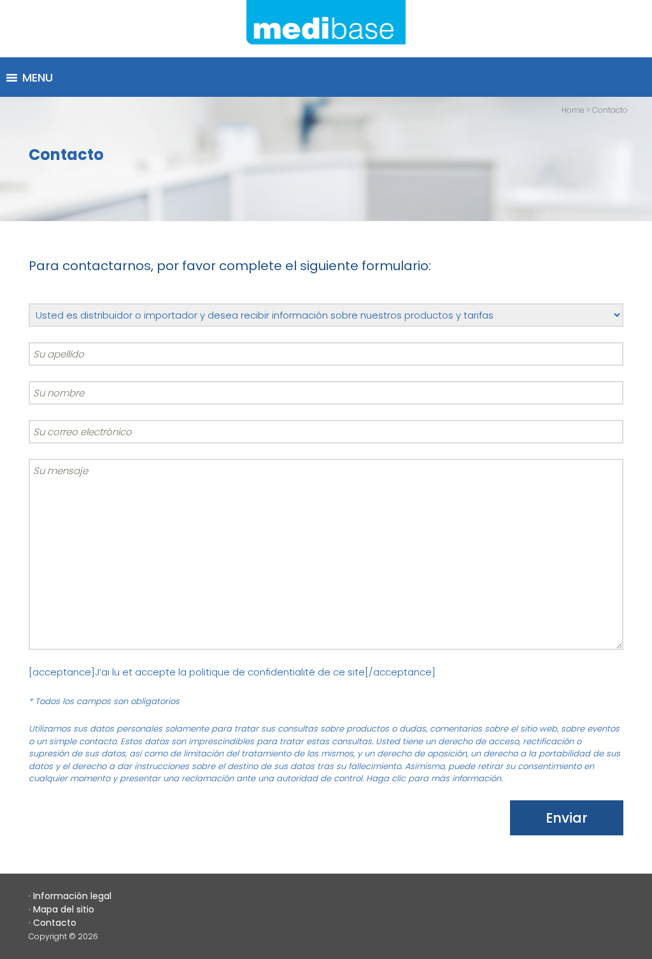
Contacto (54, 922)
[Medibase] (326, 28)
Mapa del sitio (63, 909)
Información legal (72, 896)
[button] (37, 78)
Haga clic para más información (433, 778)
